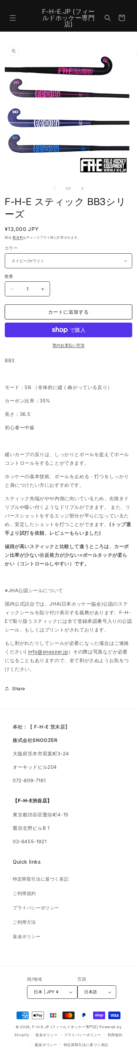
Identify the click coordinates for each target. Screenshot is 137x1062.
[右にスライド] (83, 188)
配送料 (18, 237)
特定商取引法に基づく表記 (40, 879)
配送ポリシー (46, 1045)
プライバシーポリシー (36, 907)
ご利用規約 (24, 893)
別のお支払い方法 (68, 345)
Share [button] (18, 688)
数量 (9, 276)
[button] (13, 18)
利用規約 (115, 1035)
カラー (11, 247)
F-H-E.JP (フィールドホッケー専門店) (65, 1027)
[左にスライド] (54, 188)
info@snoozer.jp (48, 652)
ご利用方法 (24, 922)
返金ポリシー (27, 936)
